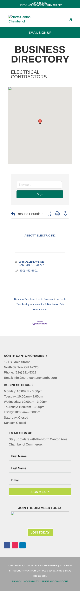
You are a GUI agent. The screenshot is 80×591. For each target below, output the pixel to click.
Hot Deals (61, 299)
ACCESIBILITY (31, 581)
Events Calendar (45, 299)
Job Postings (24, 304)
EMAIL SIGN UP (40, 32)
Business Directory (24, 299)
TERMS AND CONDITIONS (55, 581)
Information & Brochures (45, 304)
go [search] (41, 194)
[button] (40, 122)
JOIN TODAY (40, 532)
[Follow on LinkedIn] (22, 545)
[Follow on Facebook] (7, 545)
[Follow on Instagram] (15, 545)
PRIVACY (16, 581)
